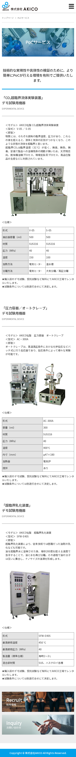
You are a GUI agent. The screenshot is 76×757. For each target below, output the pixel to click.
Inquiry (14, 724)
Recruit (14, 701)
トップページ (8, 17)
